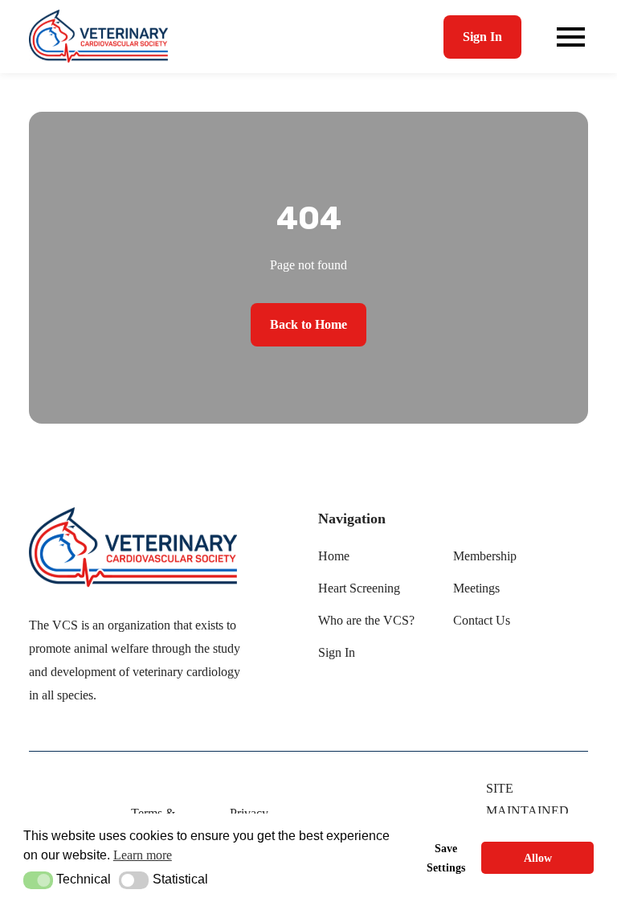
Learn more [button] (142, 855)
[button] (38, 880)
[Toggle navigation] (571, 37)
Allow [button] (538, 857)
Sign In (482, 36)
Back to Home (308, 324)
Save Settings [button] (446, 858)
